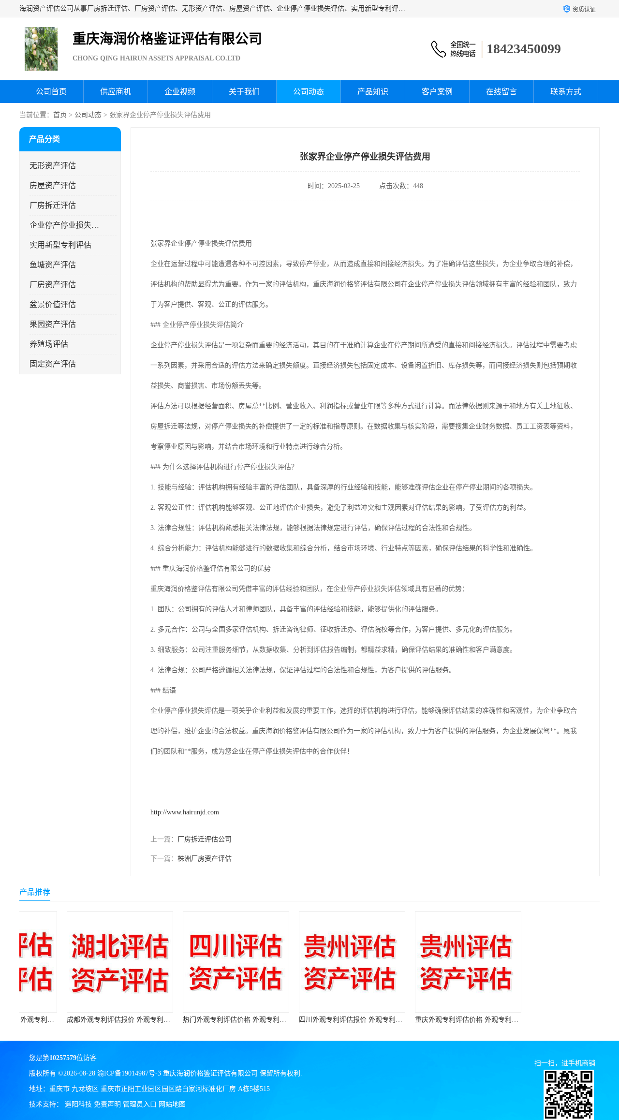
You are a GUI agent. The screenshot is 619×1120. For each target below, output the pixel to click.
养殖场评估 (48, 344)
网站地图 (172, 1104)
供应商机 (115, 92)
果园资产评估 (52, 324)
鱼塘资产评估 (52, 265)
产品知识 (372, 92)
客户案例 (437, 92)
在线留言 (501, 92)
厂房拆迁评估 (52, 205)
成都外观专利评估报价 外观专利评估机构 (86, 1019)
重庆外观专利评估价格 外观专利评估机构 (434, 1019)
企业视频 (179, 92)
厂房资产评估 (52, 284)
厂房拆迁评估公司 (204, 839)
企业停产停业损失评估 (64, 225)
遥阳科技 (78, 1104)
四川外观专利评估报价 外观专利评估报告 (318, 1019)
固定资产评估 (52, 364)
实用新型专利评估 (60, 245)
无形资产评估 (52, 166)
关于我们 (244, 92)
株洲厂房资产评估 (204, 858)
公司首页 (51, 92)
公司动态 (308, 92)
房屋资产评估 (52, 185)
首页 (60, 114)
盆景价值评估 (52, 304)
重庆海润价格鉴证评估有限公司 (210, 1073)
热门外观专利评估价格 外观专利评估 (195, 1019)
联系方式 (565, 92)
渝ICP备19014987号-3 (129, 1073)
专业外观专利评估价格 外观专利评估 (543, 1019)
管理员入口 (140, 1104)
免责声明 (107, 1104)
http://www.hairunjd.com (184, 812)
